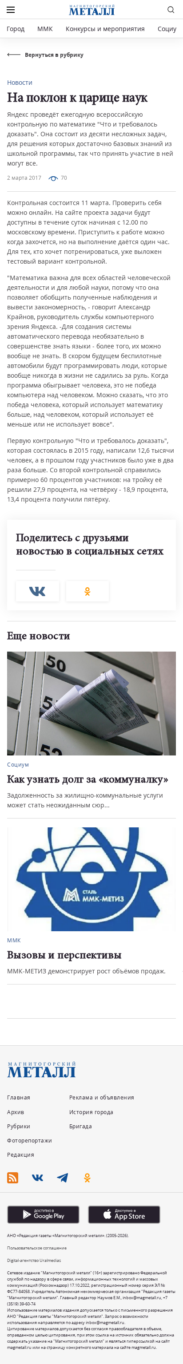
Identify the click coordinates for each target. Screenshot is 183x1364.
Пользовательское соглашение (37, 1248)
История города (91, 1112)
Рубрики (19, 1126)
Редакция (20, 1154)
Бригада (80, 1126)
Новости (19, 82)
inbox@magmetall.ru (142, 1298)
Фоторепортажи (29, 1140)
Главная (19, 1097)
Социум (169, 28)
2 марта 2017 (24, 178)
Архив (15, 1112)
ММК (45, 28)
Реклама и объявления (102, 1097)
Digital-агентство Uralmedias (34, 1260)
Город (15, 28)
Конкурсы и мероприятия (106, 28)
